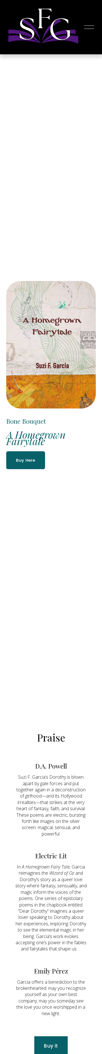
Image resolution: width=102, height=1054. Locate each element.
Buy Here (25, 460)
